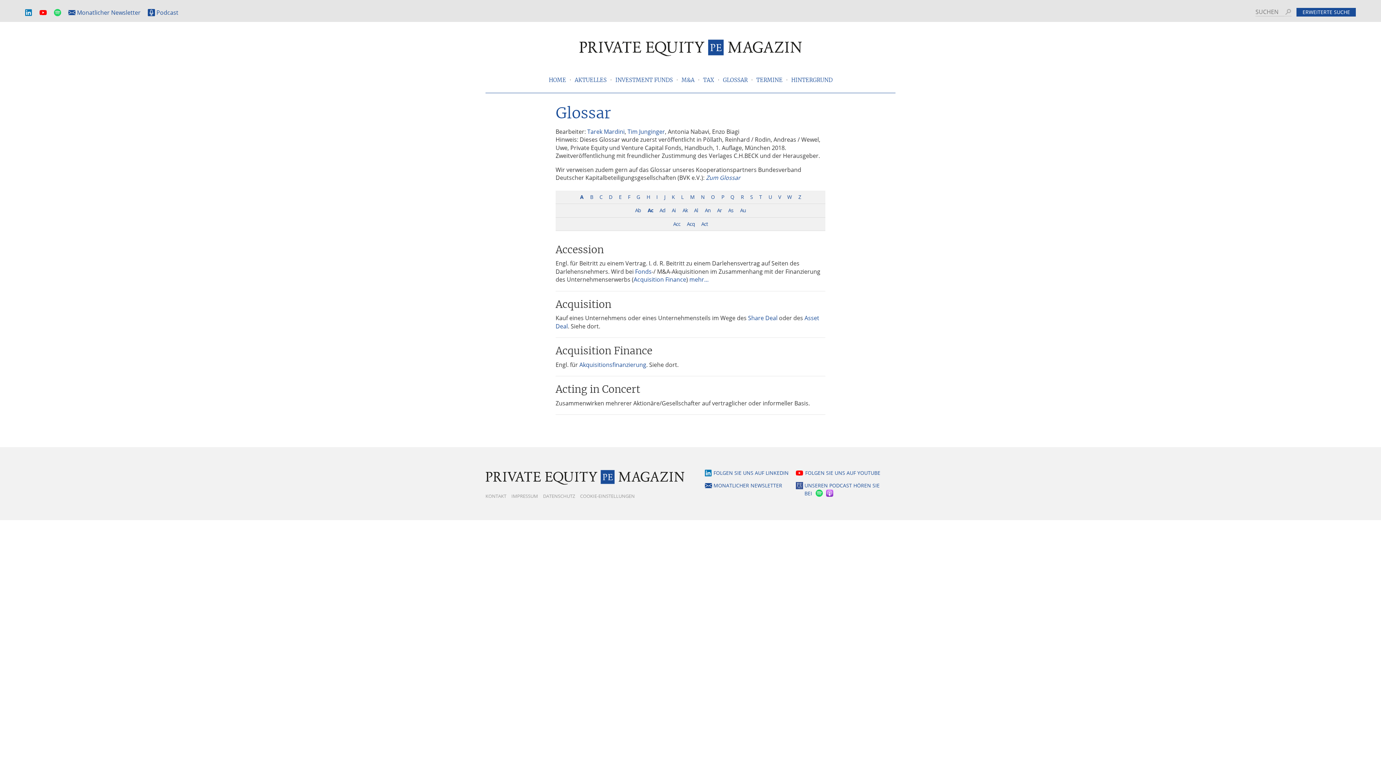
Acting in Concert (598, 389)
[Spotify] (818, 493)
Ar (719, 210)
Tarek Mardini (606, 132)
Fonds (643, 272)
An (708, 210)
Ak (685, 210)
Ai (674, 210)
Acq (691, 224)
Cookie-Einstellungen (607, 496)
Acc (676, 224)
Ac (650, 210)
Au (743, 210)
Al (696, 210)
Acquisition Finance (660, 279)
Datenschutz (559, 496)
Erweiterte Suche (1326, 12)
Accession (580, 249)
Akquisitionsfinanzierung (612, 365)
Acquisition (583, 304)
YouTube (43, 13)
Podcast (167, 13)
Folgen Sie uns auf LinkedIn (751, 472)
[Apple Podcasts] (830, 493)
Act (704, 224)
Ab (638, 210)
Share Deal (763, 318)
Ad (662, 210)
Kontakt (496, 496)
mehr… (699, 279)
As (730, 210)
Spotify (57, 13)
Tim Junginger (646, 132)
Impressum (524, 496)
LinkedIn (28, 13)
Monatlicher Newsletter (109, 13)
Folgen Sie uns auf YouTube (842, 472)
